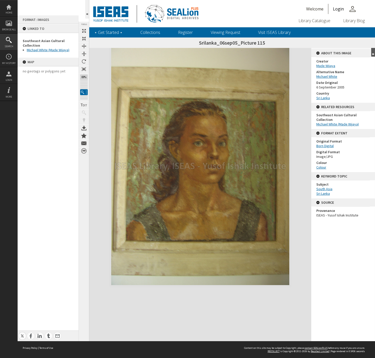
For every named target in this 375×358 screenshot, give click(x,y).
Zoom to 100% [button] (84, 69)
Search (9, 46)
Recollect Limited (320, 351)
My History (9, 63)
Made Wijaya (325, 65)
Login (9, 80)
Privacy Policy (30, 348)
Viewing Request (225, 32)
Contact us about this (84, 143)
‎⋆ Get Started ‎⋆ (108, 32)
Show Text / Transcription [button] (84, 105)
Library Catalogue (314, 20)
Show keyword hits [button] (84, 113)
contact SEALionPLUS (316, 348)
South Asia (324, 189)
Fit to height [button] (84, 54)
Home (9, 12)
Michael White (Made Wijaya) (48, 50)
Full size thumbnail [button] (84, 31)
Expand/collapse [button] (373, 52)
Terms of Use (46, 348)
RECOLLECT (274, 351)
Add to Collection (84, 135)
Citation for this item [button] (84, 151)
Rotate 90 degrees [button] (84, 61)
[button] (84, 92)
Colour (321, 167)
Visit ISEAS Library (274, 32)
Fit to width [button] (84, 46)
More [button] (9, 96)
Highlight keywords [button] (84, 120)
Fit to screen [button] (84, 38)
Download (84, 128)
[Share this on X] (22, 333)
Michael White (326, 76)
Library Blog (354, 20)
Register (185, 32)
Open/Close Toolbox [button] (87, 9)
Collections (150, 32)
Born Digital (325, 146)
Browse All (9, 29)
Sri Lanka (323, 98)
